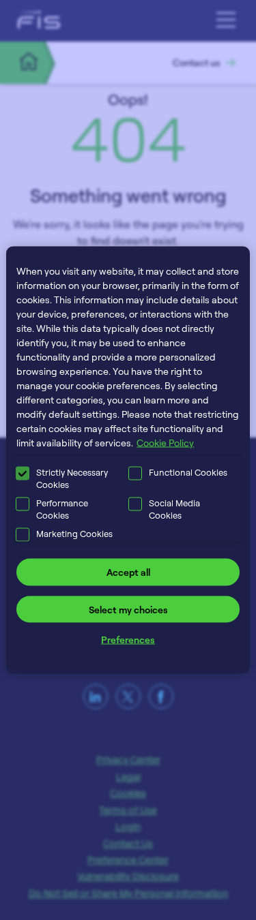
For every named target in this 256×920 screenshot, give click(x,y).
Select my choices (128, 609)
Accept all (128, 572)
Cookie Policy (165, 442)
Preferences (128, 639)
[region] (127, 460)
